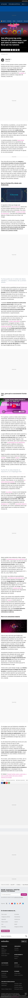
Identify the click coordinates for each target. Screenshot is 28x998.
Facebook (12, 50)
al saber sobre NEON (14, 321)
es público (21, 73)
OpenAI (4, 21)
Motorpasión (17, 964)
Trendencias (3, 973)
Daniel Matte (20, 140)
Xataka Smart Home (5, 953)
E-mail (19, 50)
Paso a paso (4, 914)
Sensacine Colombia (18, 987)
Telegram (15, 903)
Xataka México (4, 983)
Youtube (12, 903)
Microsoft (26, 21)
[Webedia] (25, 1)
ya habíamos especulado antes (15, 578)
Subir (23, 941)
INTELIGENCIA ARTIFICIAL (14, 4)
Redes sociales (4, 921)
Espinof (15, 958)
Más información (15, 996)
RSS (17, 903)
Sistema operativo (21, 780)
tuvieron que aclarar (6, 326)
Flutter (17, 457)
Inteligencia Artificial (18, 926)
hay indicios (9, 492)
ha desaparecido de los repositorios (15, 559)
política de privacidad (18, 897)
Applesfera (3, 951)
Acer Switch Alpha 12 (20, 504)
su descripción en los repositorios (16, 442)
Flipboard (16, 50)
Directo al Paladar (4, 964)
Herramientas (17, 916)
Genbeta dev (17, 919)
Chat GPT (13, 884)
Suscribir (24, 894)
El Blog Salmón (17, 973)
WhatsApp (3, 926)
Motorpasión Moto (18, 966)
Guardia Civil (19, 21)
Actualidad (16, 914)
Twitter (14, 50)
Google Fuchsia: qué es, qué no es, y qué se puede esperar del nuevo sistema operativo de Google (14, 775)
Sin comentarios (6, 49)
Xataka (9, 600)
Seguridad (3, 919)
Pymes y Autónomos (18, 975)
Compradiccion (4, 976)
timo (2, 924)
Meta (14, 21)
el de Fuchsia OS (15, 206)
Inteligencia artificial (5, 916)
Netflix (15, 924)
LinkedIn (23, 903)
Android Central (17, 588)
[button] (8, 59)
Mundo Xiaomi (4, 955)
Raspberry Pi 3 (5, 504)
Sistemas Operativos (10, 780)
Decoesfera (3, 975)
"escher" (3, 457)
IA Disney (19, 884)
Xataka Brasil (4, 985)
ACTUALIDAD (4, 4)
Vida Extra (16, 950)
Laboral (16, 921)
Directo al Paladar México (6, 989)
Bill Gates (9, 21)
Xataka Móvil (4, 950)
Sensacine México (18, 985)
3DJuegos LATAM (18, 983)
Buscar (26, 936)
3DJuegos (16, 948)
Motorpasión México (18, 989)
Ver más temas (5, 930)
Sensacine (16, 956)
